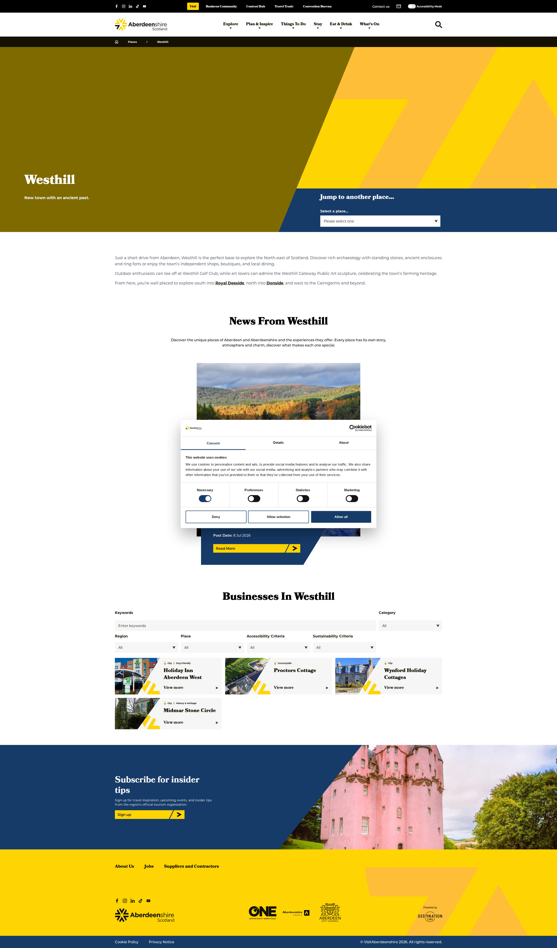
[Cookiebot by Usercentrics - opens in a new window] (353, 428)
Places (132, 42)
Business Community (221, 6)
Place (186, 636)
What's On (369, 24)
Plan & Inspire (259, 24)
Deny (216, 517)
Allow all (341, 517)
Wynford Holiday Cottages (405, 674)
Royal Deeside (229, 283)
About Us (124, 867)
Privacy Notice (161, 942)
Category (387, 612)
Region (121, 636)
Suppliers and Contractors (191, 867)
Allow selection (278, 517)
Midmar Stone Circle (190, 711)
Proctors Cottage (295, 671)
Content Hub (255, 6)
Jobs (149, 867)
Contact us (380, 6)
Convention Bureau (317, 6)
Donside (275, 283)
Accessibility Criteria (266, 636)
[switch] (254, 498)
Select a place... (334, 211)
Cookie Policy (126, 942)
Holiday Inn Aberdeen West (183, 674)
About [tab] (344, 442)
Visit (193, 6)
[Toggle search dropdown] (438, 24)
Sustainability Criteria (333, 636)
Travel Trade (284, 6)
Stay (318, 24)
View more (173, 688)
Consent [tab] (213, 443)
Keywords (124, 612)
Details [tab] (278, 442)
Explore (230, 24)
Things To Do (293, 24)
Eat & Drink (341, 24)
